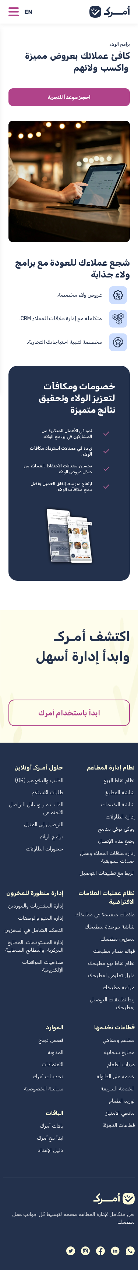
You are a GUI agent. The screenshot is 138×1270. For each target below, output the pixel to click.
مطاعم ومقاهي (119, 1040)
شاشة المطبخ (120, 792)
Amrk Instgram (85, 1250)
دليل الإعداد (50, 1150)
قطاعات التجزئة (118, 1125)
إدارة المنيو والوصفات (40, 918)
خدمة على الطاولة (115, 1076)
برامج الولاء (51, 837)
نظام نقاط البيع (119, 780)
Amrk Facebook (100, 1250)
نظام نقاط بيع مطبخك (111, 963)
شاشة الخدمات (118, 805)
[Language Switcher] (31, 12)
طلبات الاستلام (47, 792)
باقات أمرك (51, 1126)
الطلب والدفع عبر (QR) (39, 780)
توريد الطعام (122, 1101)
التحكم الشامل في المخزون (33, 930)
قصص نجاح (50, 1040)
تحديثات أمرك (48, 1076)
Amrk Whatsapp (130, 1250)
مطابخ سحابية (119, 1052)
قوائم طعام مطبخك (114, 951)
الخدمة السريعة (117, 1089)
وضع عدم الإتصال (116, 841)
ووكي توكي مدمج (116, 829)
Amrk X (70, 1250)
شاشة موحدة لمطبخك (110, 927)
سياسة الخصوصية (43, 1089)
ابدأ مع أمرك (50, 1138)
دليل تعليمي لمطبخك (111, 975)
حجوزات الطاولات (44, 849)
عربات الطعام (121, 1064)
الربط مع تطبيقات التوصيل (107, 873)
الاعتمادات (52, 1064)
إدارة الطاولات (120, 817)
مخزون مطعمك (117, 939)
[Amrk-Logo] (109, 12)
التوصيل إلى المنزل (43, 824)
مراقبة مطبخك (119, 987)
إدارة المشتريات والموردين (35, 906)
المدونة (55, 1052)
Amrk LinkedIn (115, 1250)
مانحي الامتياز (120, 1113)
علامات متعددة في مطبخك (105, 915)
